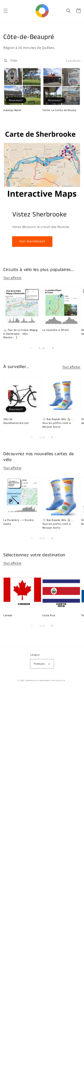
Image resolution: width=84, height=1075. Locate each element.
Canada (7, 615)
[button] (6, 11)
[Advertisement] (42, 882)
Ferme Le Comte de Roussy (59, 110)
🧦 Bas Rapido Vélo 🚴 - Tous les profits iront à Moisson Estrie (57, 423)
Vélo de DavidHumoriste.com (16, 421)
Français (39, 664)
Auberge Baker (12, 110)
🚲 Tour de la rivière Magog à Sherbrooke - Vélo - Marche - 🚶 (20, 334)
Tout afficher (12, 278)
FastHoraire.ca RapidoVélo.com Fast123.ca (45, 680)
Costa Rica (48, 615)
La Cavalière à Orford (55, 330)
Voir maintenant (32, 241)
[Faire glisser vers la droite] (53, 348)
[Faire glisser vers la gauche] (31, 348)
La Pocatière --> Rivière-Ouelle (19, 522)
